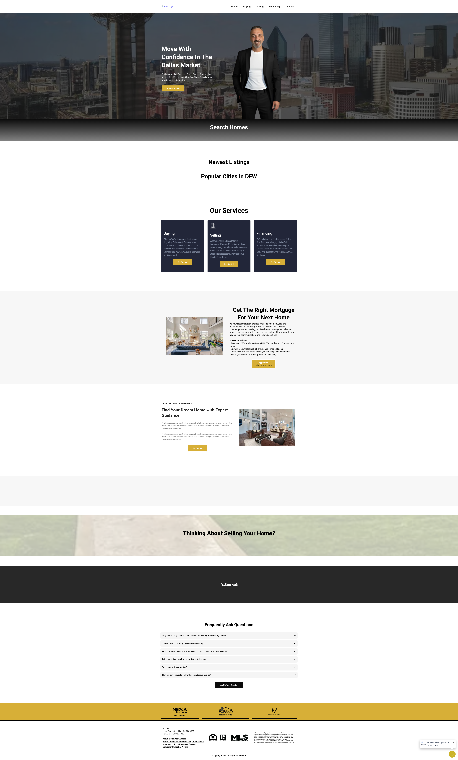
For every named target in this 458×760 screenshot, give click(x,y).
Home (234, 6)
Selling (260, 6)
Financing (274, 6)
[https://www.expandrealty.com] (167, 6)
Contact (290, 6)
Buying (247, 6)
